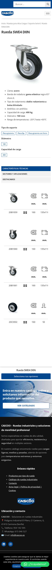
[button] (35, 564)
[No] (48, 561)
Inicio (3, 23)
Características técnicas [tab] (15, 168)
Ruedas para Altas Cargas (17, 23)
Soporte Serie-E (34, 23)
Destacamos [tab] (9, 179)
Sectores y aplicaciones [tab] (15, 174)
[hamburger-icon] (48, 13)
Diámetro (6, 138)
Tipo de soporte (9, 127)
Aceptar (16, 566)
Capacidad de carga (11, 149)
